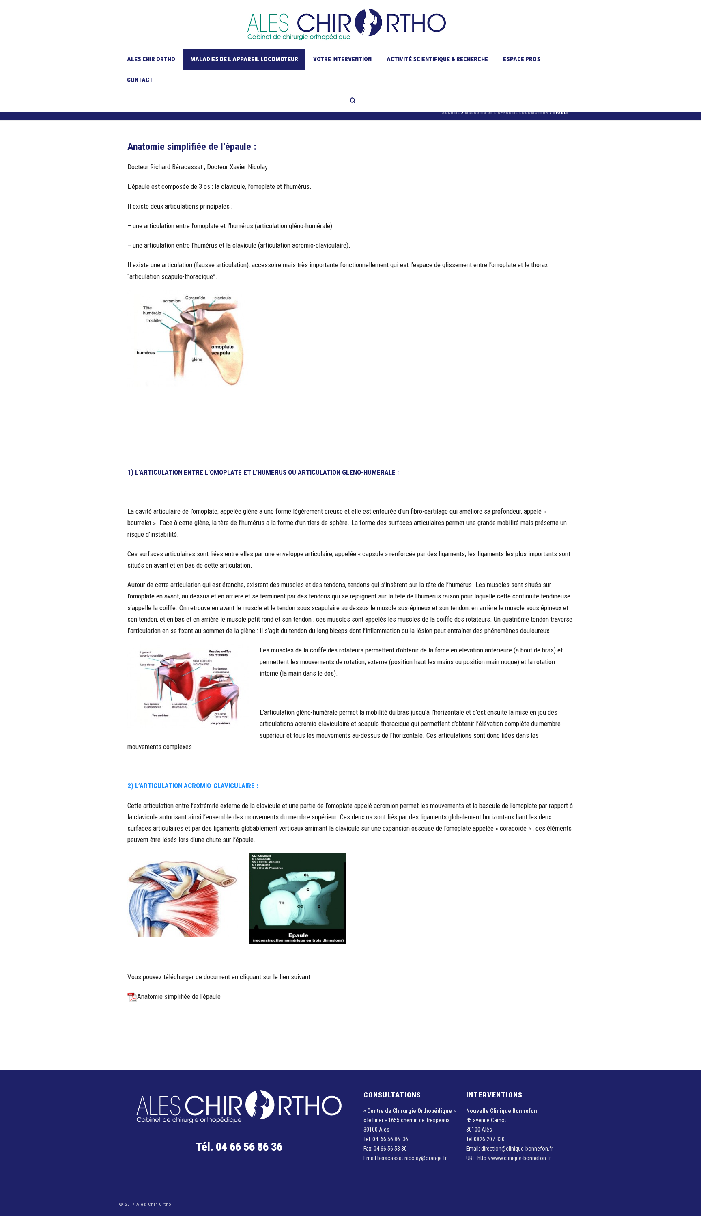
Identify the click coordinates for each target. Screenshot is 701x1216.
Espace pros (521, 59)
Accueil (451, 112)
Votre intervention (342, 59)
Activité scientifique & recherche (437, 59)
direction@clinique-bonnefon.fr (517, 1148)
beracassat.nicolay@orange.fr (412, 1158)
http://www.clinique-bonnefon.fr (514, 1158)
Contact (140, 80)
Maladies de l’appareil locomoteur (244, 59)
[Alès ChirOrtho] (350, 24)
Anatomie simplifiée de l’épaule (179, 996)
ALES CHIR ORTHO (151, 59)
